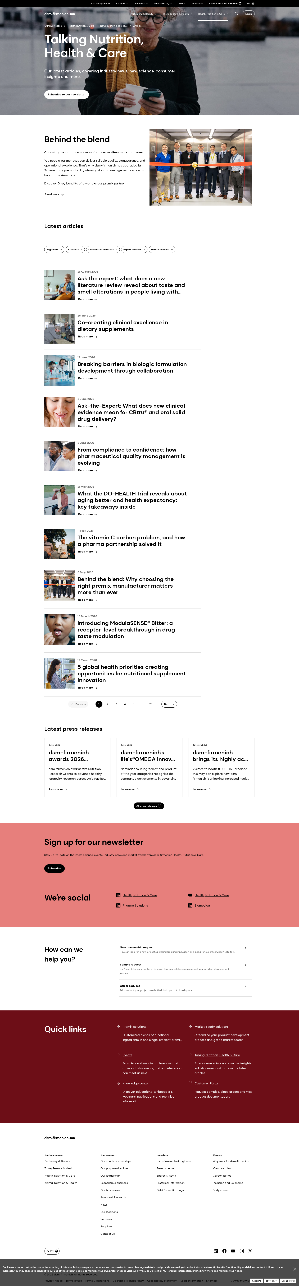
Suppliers (106, 1226)
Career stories (222, 1175)
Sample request (130, 964)
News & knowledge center (114, 25)
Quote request (130, 986)
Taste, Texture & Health (59, 1168)
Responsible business (114, 1183)
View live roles (222, 1168)
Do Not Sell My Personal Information (171, 1270)
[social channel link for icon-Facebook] (224, 1251)
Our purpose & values (114, 1168)
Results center (166, 1168)
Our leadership (110, 1175)
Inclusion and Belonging (228, 1183)
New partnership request (137, 947)
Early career (221, 1190)
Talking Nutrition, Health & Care (217, 1055)
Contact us (108, 1234)
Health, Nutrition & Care (81, 25)
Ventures (106, 1219)
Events (127, 1055)
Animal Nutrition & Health (60, 1183)
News (104, 1204)
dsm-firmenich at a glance (174, 1161)
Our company (109, 1155)
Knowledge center (136, 1083)
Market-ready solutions (212, 1027)
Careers (217, 1155)
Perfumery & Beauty (57, 1161)
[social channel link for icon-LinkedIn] (215, 1251)
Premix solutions (134, 1027)
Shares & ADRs (166, 1175)
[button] (236, 13)
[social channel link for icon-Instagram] (241, 1251)
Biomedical (203, 905)
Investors (162, 1155)
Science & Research (113, 1197)
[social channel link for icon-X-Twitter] (250, 1251)
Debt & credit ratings (170, 1190)
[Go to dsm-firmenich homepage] (59, 13)
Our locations (109, 1212)
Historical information (170, 1183)
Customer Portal (206, 1083)
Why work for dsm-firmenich (231, 1161)
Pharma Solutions (135, 905)
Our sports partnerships (116, 1161)
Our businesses (53, 25)
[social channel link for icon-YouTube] (233, 1251)
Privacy (141, 1270)
